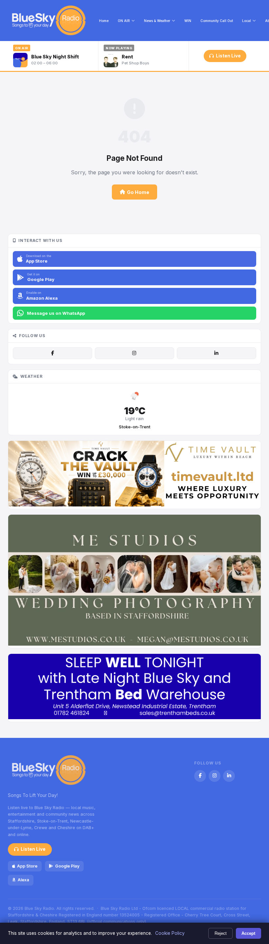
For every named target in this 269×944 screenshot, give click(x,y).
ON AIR (124, 21)
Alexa (23, 879)
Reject (221, 933)
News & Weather (157, 21)
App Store (27, 866)
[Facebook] (52, 353)
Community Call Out (216, 21)
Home (104, 21)
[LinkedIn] (216, 353)
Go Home (138, 192)
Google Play (67, 866)
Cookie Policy (170, 933)
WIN (187, 21)
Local (246, 21)
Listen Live (228, 55)
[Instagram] (134, 353)
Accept (248, 933)
